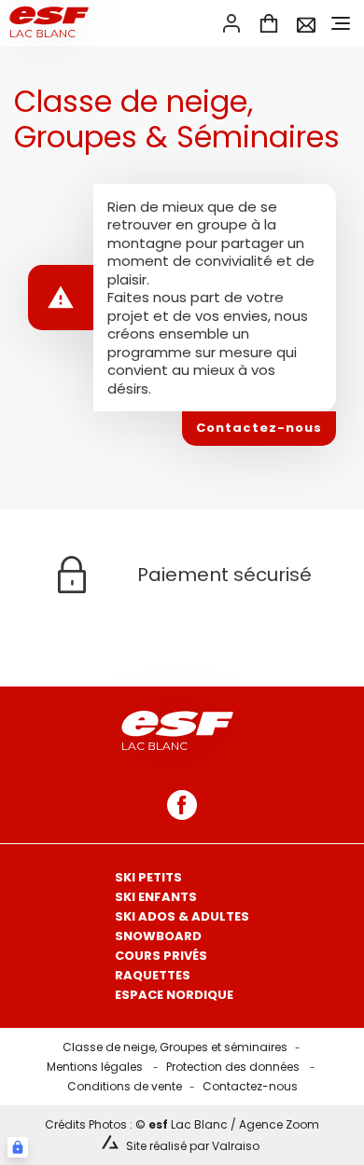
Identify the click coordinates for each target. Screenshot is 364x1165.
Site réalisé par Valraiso (192, 1146)
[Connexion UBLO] (17, 1147)
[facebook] (182, 805)
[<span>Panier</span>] (268, 23)
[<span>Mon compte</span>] (231, 23)
